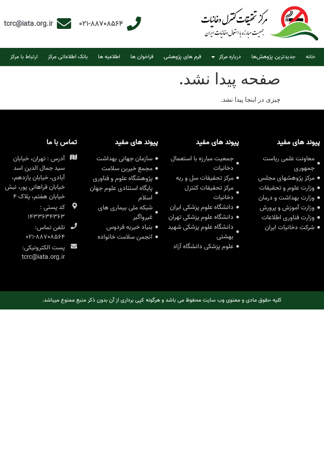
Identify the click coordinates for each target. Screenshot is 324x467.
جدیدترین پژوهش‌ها (273, 56)
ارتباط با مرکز (24, 56)
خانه (310, 56)
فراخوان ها (141, 56)
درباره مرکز (230, 56)
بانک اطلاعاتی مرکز (68, 56)
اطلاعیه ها (109, 56)
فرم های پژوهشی (182, 56)
